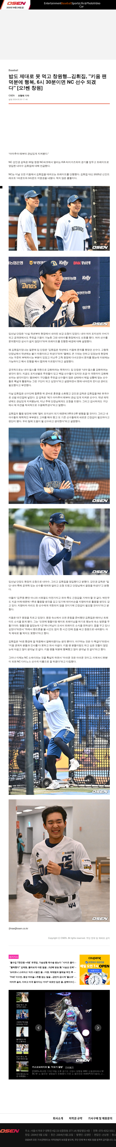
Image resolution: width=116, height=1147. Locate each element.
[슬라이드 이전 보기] (38, 1027)
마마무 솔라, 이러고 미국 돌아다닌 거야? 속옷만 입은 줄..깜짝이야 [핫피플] (45, 981)
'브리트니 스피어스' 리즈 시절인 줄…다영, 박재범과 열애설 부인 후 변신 (44, 971)
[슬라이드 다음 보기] (98, 1027)
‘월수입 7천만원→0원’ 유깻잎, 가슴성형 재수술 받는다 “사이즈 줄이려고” (44, 962)
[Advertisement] (84, 127)
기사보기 (69, 1067)
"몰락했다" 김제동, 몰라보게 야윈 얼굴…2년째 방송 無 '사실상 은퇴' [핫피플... (47, 967)
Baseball (13, 70)
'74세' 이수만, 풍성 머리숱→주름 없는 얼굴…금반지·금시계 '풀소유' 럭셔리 (45, 976)
